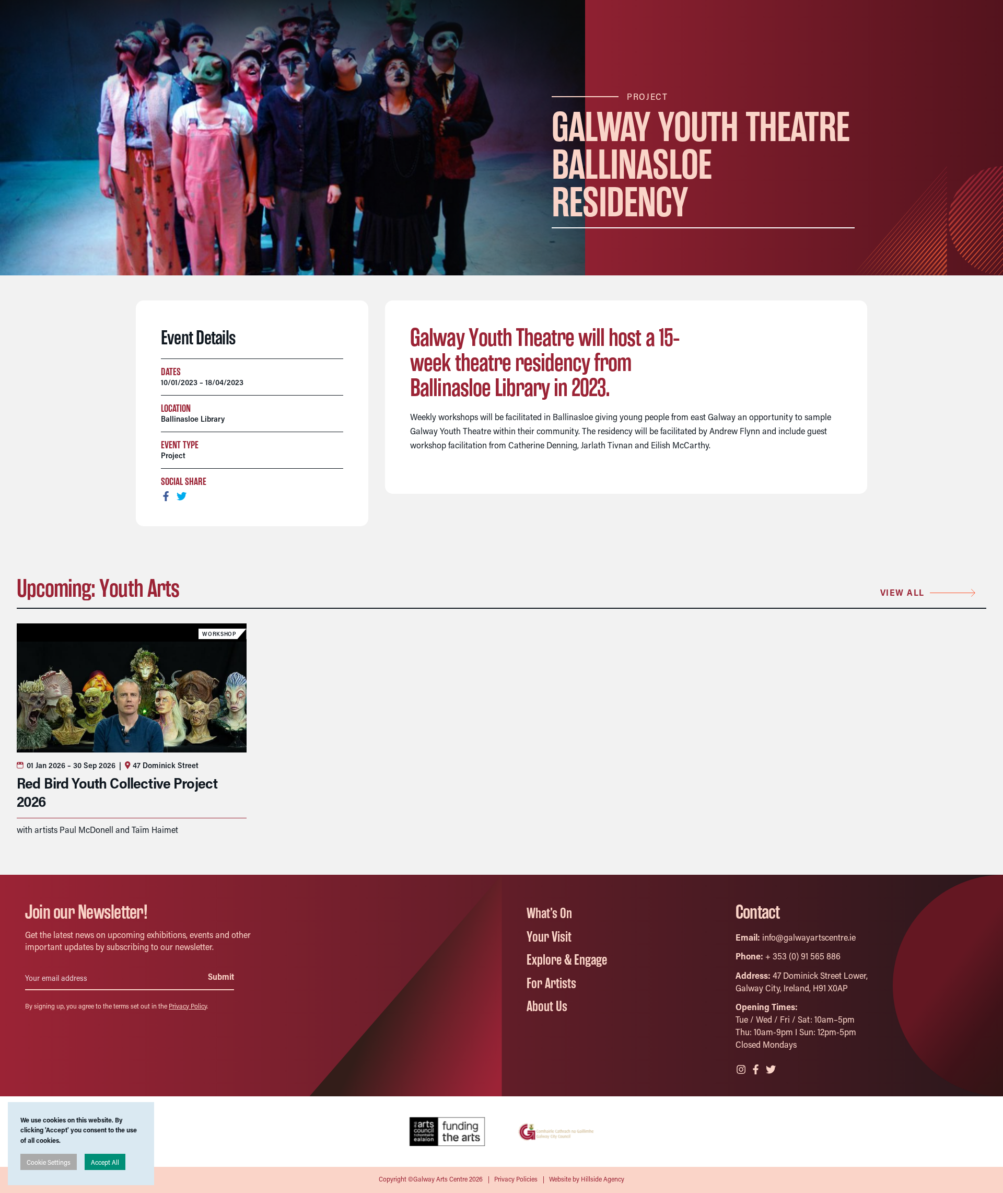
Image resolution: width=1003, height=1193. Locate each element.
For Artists (551, 983)
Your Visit (549, 937)
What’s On (549, 913)
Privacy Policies (516, 1178)
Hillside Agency (602, 1178)
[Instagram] (742, 1068)
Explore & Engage (567, 960)
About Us (547, 1006)
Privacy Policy (188, 1005)
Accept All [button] (105, 1161)
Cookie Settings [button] (49, 1161)
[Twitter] (771, 1068)
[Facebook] (756, 1068)
